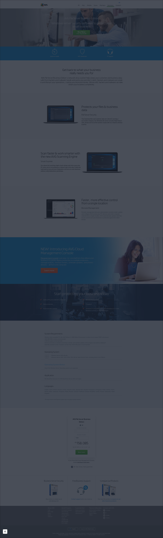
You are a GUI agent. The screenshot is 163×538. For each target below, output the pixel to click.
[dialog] (81, 269)
